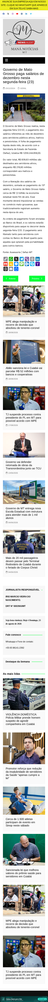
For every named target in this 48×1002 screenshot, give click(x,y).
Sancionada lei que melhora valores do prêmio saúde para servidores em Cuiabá (23, 873)
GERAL (23, 88)
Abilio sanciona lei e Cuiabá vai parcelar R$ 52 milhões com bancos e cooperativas (24, 371)
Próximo (35, 278)
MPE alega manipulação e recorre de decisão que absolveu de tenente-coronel (22, 324)
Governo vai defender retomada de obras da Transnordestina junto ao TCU (23, 465)
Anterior (12, 278)
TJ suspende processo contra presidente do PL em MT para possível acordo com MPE (23, 417)
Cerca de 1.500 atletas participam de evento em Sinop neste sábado (20, 822)
